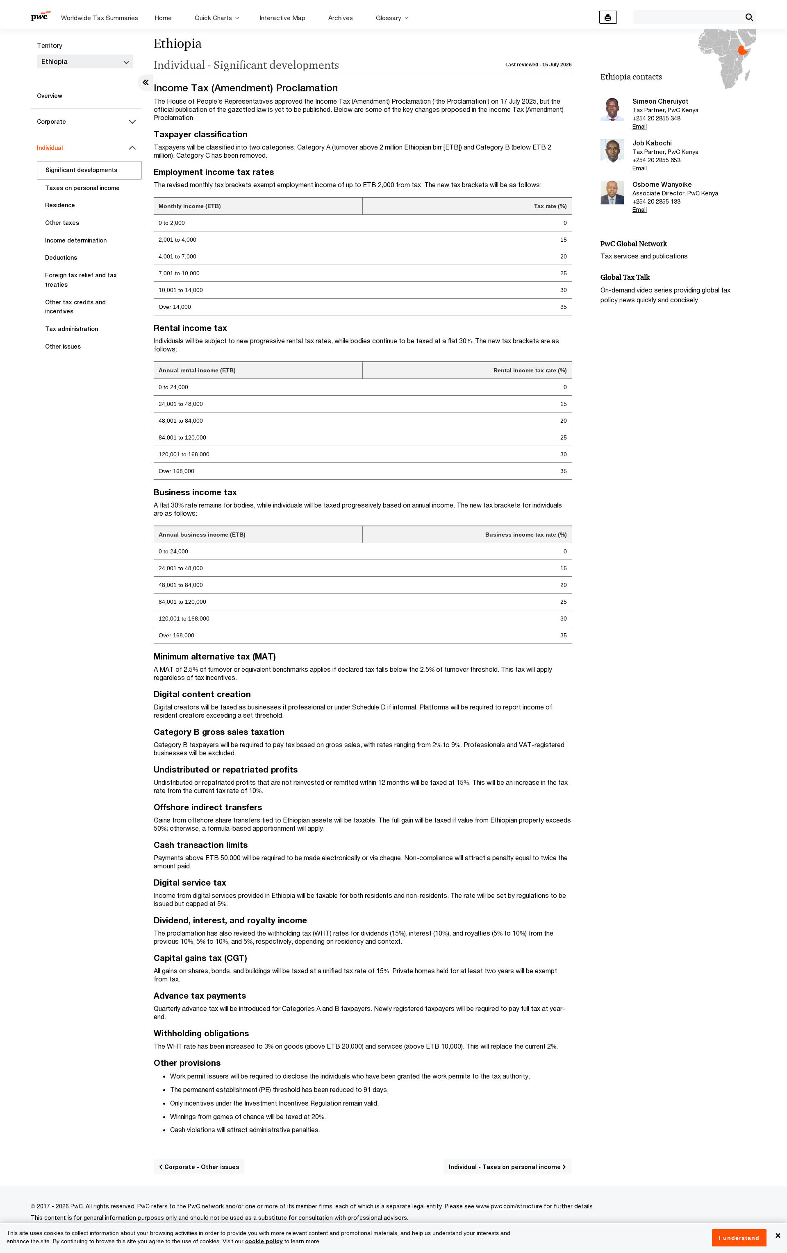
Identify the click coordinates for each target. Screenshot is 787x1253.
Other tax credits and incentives (75, 307)
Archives (340, 17)
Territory (49, 45)
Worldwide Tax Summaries (99, 17)
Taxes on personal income (82, 188)
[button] (749, 17)
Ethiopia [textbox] (54, 62)
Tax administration (71, 329)
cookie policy (264, 1241)
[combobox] (687, 17)
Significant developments (81, 170)
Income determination (76, 240)
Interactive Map (282, 17)
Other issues (63, 346)
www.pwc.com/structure (509, 1206)
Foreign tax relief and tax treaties (81, 280)
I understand (739, 1238)
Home (163, 17)
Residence (60, 205)
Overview (49, 96)
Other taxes (62, 223)
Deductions (61, 257)
